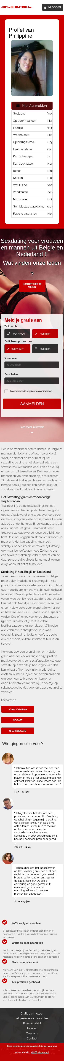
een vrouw (19, 333)
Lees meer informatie (32, 427)
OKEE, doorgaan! (40, 1052)
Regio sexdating (18, 709)
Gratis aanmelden (32, 1013)
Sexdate (17, 720)
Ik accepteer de (31, 391)
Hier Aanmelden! (34, 106)
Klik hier (43, 1046)
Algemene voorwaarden (32, 1018)
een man (45, 333)
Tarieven (32, 1028)
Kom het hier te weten (32, 285)
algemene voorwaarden (39, 391)
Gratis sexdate (17, 731)
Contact (32, 1038)
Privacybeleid (32, 1023)
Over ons (32, 1033)
